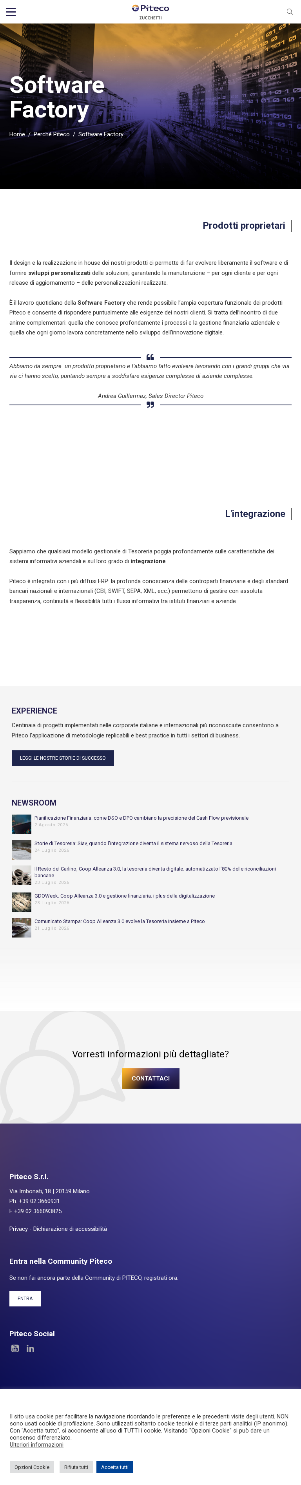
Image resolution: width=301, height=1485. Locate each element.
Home (17, 134)
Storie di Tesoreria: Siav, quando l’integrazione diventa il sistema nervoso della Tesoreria (133, 843)
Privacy (18, 1228)
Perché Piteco (52, 134)
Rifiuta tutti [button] (76, 1467)
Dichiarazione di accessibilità (70, 1228)
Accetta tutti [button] (115, 1467)
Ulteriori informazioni (36, 1444)
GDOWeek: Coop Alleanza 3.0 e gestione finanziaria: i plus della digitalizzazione (124, 896)
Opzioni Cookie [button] (32, 1467)
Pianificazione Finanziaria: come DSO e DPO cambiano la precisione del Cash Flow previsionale (141, 818)
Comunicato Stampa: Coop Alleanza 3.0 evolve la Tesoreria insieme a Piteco (119, 921)
